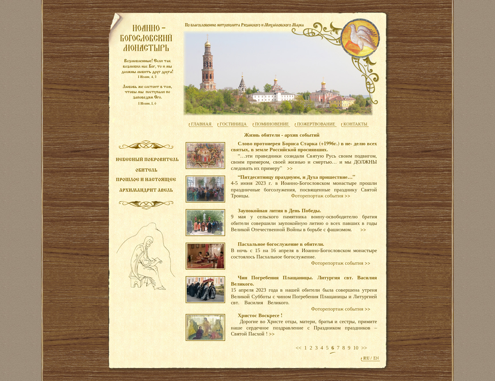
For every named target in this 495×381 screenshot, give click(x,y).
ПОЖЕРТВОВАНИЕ (316, 124)
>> (290, 168)
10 (355, 348)
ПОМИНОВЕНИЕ (272, 124)
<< (298, 348)
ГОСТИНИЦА (233, 124)
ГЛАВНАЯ (201, 124)
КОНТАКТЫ (355, 124)
